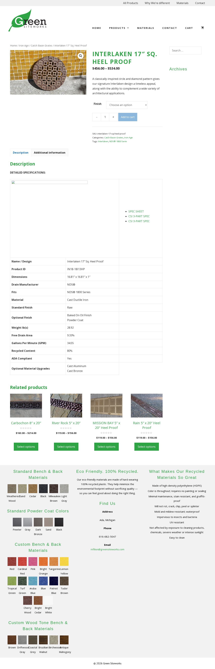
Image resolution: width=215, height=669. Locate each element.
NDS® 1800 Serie (118, 141)
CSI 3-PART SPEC (139, 216)
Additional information (49, 152)
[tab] (20, 152)
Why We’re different (157, 3)
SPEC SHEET (136, 211)
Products (117, 28)
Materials (182, 3)
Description (20, 152)
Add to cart (128, 117)
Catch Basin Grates (41, 45)
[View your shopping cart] (202, 27)
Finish (97, 104)
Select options (26, 447)
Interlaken (103, 141)
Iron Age (24, 45)
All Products (130, 3)
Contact (200, 3)
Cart (189, 28)
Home (96, 28)
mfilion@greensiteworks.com (107, 549)
